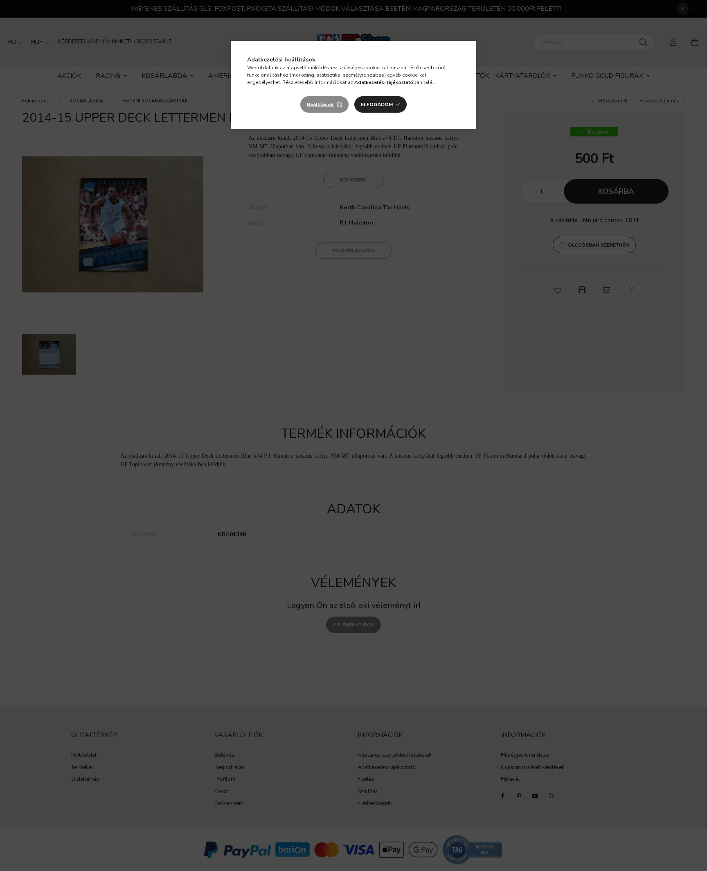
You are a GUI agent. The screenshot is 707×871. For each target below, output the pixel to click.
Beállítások (320, 104)
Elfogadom (377, 104)
